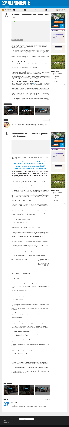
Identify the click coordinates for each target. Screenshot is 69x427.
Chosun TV (35, 83)
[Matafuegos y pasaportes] (25, 10)
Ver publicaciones (46, 399)
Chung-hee (41, 64)
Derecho (14, 6)
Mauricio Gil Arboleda (6, 16)
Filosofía (27, 6)
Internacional (32, 6)
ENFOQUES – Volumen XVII (42, 110)
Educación (23, 6)
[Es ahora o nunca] (46, 10)
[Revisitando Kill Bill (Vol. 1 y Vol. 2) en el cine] (3, 10)
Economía (18, 6)
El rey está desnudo (10, 110)
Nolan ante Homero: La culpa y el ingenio (61, 10)
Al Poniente (6, 134)
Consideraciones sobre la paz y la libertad (34, 414)
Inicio (3, 6)
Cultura (10, 6)
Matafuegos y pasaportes (26, 110)
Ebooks (5, 420)
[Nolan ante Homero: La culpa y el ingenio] (57, 10)
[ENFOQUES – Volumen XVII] (35, 10)
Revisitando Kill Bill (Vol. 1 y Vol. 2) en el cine (8, 10)
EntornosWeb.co (19, 425)
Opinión (7, 6)
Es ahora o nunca (55, 81)
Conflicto (40, 6)
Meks (12, 425)
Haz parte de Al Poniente (8, 418)
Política (37, 6)
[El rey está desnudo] (14, 10)
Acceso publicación (6, 422)
